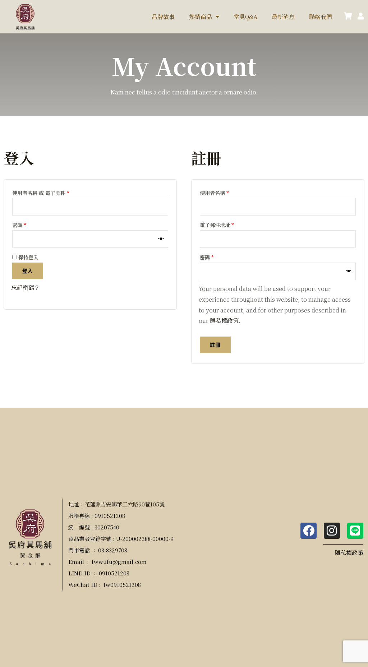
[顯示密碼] (161, 239)
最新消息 (283, 17)
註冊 (215, 345)
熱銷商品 (200, 17)
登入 (27, 271)
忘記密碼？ (25, 287)
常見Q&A (245, 17)
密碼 (21, 224)
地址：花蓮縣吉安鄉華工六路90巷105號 (116, 504)
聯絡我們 (320, 17)
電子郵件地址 (219, 224)
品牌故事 (163, 17)
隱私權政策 (224, 320)
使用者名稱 (217, 192)
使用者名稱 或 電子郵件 (43, 192)
